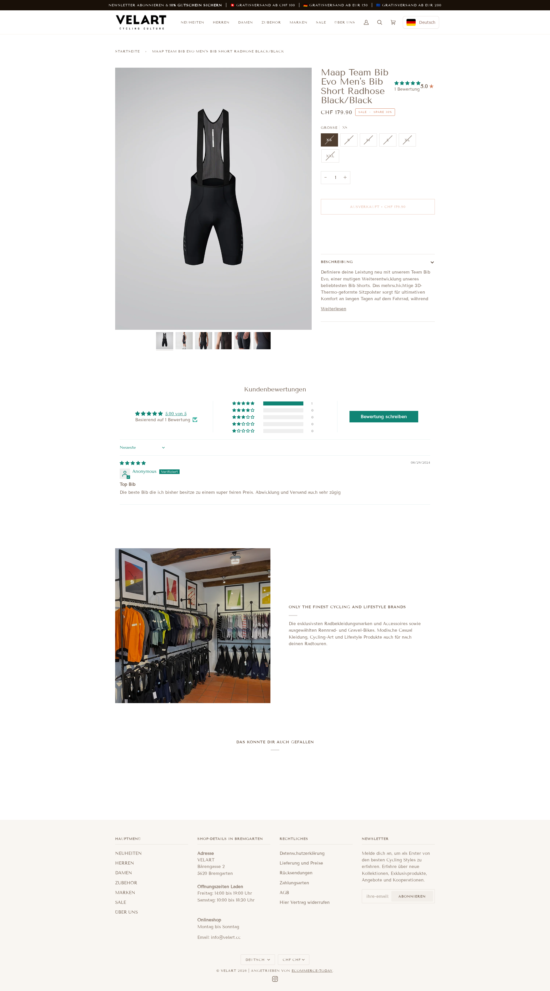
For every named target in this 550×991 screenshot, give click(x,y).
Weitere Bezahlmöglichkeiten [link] (351, 241)
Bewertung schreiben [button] (384, 416)
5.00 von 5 (175, 413)
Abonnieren (412, 896)
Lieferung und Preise (301, 863)
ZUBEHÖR (126, 882)
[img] (133, 463)
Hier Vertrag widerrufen (305, 902)
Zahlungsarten (294, 882)
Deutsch (255, 959)
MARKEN (125, 892)
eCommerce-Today (312, 970)
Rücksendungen (296, 872)
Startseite (127, 51)
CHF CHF (292, 959)
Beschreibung (337, 262)
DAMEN (123, 872)
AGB (284, 892)
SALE (120, 902)
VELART (228, 970)
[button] (407, 83)
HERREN (124, 863)
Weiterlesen (333, 308)
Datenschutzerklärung (302, 853)
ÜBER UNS (126, 912)
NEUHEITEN (128, 853)
